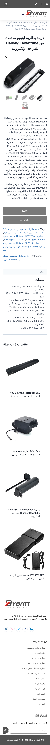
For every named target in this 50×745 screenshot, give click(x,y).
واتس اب (23, 220)
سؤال (23, 211)
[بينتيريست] (5, 629)
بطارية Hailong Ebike (14, 239)
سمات (41, 266)
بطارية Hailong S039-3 (27, 243)
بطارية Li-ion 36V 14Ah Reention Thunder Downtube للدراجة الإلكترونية (23, 512)
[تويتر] (18, 629)
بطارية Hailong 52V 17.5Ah (29, 236)
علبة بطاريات (33, 229)
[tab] (25, 266)
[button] (6, 4)
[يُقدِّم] (5, 730)
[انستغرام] (12, 629)
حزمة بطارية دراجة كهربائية (16, 232)
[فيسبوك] (25, 629)
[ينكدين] (31, 629)
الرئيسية (43, 22)
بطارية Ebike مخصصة (28, 22)
